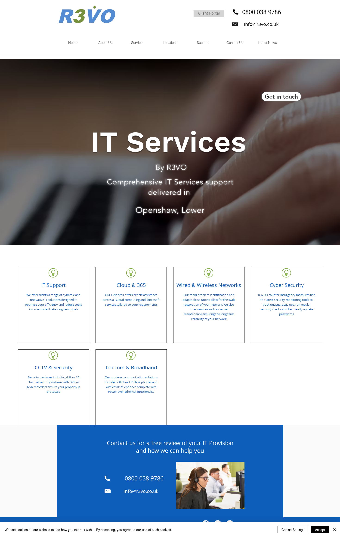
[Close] (334, 529)
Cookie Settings (292, 529)
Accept (320, 529)
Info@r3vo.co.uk (141, 491)
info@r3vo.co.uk (261, 24)
